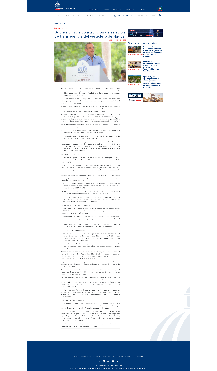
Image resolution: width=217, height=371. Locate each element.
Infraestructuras (62, 28)
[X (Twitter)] (115, 16)
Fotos (143, 9)
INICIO (76, 357)
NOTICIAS (106, 9)
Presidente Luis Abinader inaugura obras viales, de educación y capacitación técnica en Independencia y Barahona (152, 81)
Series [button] (89, 15)
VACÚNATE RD (118, 357)
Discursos (130, 9)
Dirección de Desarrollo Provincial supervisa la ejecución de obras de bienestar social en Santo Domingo (152, 51)
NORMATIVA (117, 9)
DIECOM (101, 15)
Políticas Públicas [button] (72, 15)
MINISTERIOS (138, 357)
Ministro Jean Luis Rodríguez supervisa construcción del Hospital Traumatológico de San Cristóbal (151, 66)
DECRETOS (106, 357)
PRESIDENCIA (93, 9)
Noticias (62, 24)
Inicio (57, 15)
